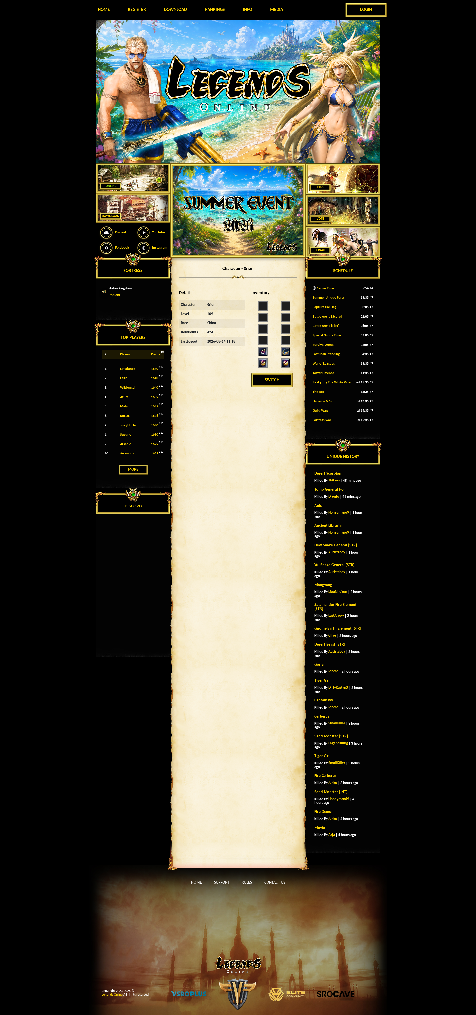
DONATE (320, 250)
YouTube (158, 232)
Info (247, 9)
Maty (124, 406)
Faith (123, 378)
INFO (320, 187)
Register (137, 9)
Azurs (124, 397)
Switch (272, 380)
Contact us (274, 883)
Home (104, 9)
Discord (120, 232)
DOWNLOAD (110, 216)
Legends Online (112, 995)
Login (366, 9)
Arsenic (125, 444)
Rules (247, 883)
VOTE (320, 218)
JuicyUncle (128, 425)
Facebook (122, 248)
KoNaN (125, 416)
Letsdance (127, 369)
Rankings (215, 9)
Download (175, 9)
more (133, 470)
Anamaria (127, 453)
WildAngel (127, 388)
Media (276, 9)
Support (221, 883)
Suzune (125, 435)
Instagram (159, 248)
